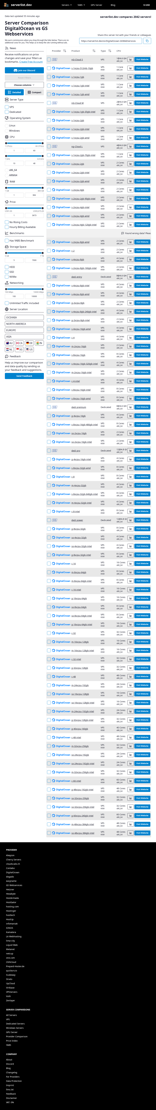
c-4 (72, 337)
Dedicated (15, 112)
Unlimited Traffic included (24, 303)
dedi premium (78, 407)
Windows (14, 130)
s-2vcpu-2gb (77, 163)
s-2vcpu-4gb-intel (80, 207)
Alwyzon (10, 855)
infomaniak (12, 923)
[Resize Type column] (113, 50)
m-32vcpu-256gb (80, 746)
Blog (113, 5)
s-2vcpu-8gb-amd (80, 242)
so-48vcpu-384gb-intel (82, 833)
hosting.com (12, 906)
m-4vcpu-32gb (78, 485)
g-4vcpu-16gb (78, 415)
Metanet (10, 949)
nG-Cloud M (77, 103)
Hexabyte (11, 893)
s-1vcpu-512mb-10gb (82, 68)
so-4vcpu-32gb (79, 537)
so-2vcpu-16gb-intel (81, 441)
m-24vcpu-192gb (80, 685)
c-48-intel (76, 737)
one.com (10, 957)
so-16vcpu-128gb (80, 694)
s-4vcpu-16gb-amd (81, 329)
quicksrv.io (11, 970)
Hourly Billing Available (22, 227)
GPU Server (96, 5)
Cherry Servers (13, 859)
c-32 (73, 633)
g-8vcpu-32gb (78, 528)
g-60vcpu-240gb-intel (82, 815)
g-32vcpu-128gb (79, 667)
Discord (10, 1063)
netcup (9, 953)
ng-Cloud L (77, 146)
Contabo (10, 868)
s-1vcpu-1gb (77, 76)
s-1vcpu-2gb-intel (80, 129)
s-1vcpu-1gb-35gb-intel (83, 111)
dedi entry (76, 276)
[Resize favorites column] (48, 50)
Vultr (8, 996)
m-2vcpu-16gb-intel (81, 372)
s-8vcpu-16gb (78, 355)
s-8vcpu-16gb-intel (81, 389)
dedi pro (75, 450)
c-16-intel (76, 589)
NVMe (12, 276)
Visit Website (142, 59)
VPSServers (11, 991)
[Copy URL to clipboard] (147, 41)
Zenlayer (10, 1000)
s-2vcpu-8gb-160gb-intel (84, 268)
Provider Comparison (17, 1036)
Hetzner (10, 889)
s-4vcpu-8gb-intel (80, 285)
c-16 (73, 563)
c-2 (72, 250)
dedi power (77, 520)
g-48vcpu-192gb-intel (82, 789)
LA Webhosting (13, 936)
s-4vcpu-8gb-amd (80, 294)
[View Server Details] (130, 59)
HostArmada (12, 898)
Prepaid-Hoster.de (15, 966)
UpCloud (10, 983)
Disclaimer (11, 1098)
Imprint (10, 1085)
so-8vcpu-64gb (79, 607)
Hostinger (11, 910)
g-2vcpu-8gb (77, 302)
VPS (11, 107)
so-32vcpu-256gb (80, 798)
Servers (65, 5)
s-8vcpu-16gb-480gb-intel (84, 424)
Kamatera (11, 932)
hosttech (10, 915)
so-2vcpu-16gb (79, 433)
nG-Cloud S (77, 59)
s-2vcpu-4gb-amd (80, 216)
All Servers (11, 1015)
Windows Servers (15, 1027)
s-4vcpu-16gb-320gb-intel (84, 363)
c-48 (73, 676)
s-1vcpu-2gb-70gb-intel (83, 155)
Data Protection (14, 1081)
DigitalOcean (12, 872)
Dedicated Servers (15, 1023)
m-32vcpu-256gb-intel (82, 772)
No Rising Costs (18, 222)
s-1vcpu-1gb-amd (80, 94)
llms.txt (10, 1089)
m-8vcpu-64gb (78, 572)
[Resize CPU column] (134, 50)
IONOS (9, 927)
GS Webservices (14, 885)
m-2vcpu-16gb (78, 346)
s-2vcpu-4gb (77, 189)
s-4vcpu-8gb (77, 259)
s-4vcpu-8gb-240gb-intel (84, 311)
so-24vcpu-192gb (80, 754)
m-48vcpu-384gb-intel (82, 824)
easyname (11, 880)
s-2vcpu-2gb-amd (80, 181)
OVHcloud (11, 962)
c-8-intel (75, 511)
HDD (12, 267)
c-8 (72, 476)
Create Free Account (31, 61)
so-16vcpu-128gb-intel (82, 702)
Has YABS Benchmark (21, 240)
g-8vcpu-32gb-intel (81, 554)
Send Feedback (24, 375)
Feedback (11, 1093)
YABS (80, 5)
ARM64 (13, 175)
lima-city (10, 940)
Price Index (12, 1040)
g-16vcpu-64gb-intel (81, 624)
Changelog (11, 1072)
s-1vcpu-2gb (77, 120)
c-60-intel (76, 780)
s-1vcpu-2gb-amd (80, 137)
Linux (12, 125)
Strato (9, 979)
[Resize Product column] (97, 50)
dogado (10, 876)
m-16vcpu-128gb (80, 641)
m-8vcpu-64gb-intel (81, 581)
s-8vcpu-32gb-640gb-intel (84, 494)
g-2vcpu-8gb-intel (80, 320)
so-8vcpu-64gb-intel (81, 615)
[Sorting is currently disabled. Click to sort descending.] (65, 51)
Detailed (16, 92)
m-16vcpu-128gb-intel (82, 650)
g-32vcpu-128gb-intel (82, 720)
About (9, 1059)
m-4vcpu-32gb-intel (81, 502)
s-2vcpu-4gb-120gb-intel (84, 224)
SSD (11, 272)
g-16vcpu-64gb (79, 598)
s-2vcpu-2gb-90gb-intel (83, 198)
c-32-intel (76, 659)
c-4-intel (75, 381)
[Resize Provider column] (68, 50)
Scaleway (10, 974)
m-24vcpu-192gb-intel (82, 711)
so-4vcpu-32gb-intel (81, 546)
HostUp (10, 919)
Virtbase (10, 987)
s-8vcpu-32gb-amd (81, 468)
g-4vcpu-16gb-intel (81, 459)
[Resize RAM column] (150, 50)
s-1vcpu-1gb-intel (80, 85)
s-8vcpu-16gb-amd (81, 398)
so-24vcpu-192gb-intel (82, 763)
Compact (36, 92)
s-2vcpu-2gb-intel (80, 172)
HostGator (11, 902)
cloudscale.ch (13, 863)
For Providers (13, 1076)
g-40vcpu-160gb (79, 728)
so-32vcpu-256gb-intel (82, 807)
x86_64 (13, 170)
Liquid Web (12, 945)
